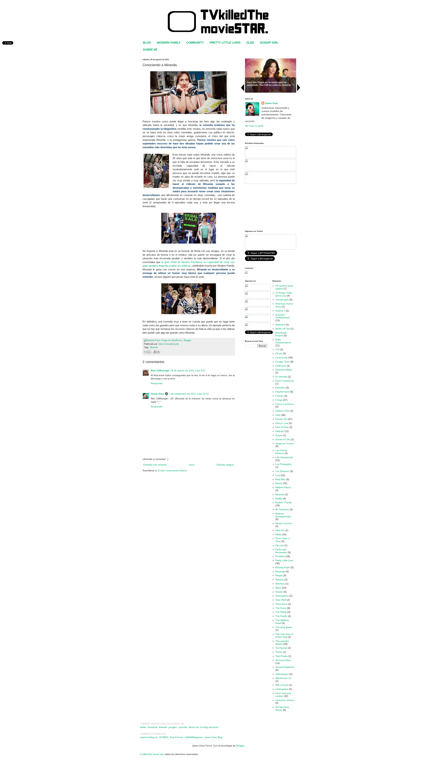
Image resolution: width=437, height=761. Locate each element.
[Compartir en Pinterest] (158, 352)
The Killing (281, 612)
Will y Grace (281, 685)
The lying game (283, 627)
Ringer (279, 575)
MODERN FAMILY (168, 42)
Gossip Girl (281, 419)
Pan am (279, 545)
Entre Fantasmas (284, 380)
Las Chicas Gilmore (281, 452)
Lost (277, 475)
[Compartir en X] (152, 352)
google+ (172, 727)
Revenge (280, 571)
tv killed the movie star (152, 754)
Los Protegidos (283, 464)
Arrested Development (282, 316)
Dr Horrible (281, 376)
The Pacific (281, 616)
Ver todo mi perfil (254, 125)
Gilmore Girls (282, 410)
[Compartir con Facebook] (155, 352)
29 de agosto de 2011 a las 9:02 (188, 370)
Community (281, 357)
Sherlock (280, 583)
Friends (279, 395)
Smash (279, 591)
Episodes (280, 387)
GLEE (250, 42)
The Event (280, 608)
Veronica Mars (283, 660)
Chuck (278, 353)
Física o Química (284, 404)
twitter (143, 727)
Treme (278, 652)
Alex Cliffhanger (160, 370)
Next (298, 87)
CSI (277, 349)
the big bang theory (282, 708)
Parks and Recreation (281, 551)
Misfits (278, 498)
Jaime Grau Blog (213, 737)
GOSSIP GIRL (269, 42)
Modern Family (283, 502)
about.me (194, 727)
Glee (277, 415)
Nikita (278, 534)
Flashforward (282, 391)
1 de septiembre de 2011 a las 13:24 (189, 393)
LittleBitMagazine (194, 737)
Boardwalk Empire (281, 334)
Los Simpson (282, 471)
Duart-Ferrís (176, 737)
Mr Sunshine (282, 509)
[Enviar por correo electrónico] (145, 352)
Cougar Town (282, 361)
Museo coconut (283, 523)
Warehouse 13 (283, 678)
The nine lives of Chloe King (284, 635)
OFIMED (163, 737)
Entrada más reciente (155, 464)
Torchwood (281, 647)
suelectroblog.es (149, 737)
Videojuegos (282, 674)
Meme (278, 483)
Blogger (240, 745)
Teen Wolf (280, 599)
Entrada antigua (225, 464)
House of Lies (282, 439)
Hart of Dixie (282, 427)
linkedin (163, 727)
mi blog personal (209, 727)
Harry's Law (281, 423)
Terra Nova (281, 604)
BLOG (147, 42)
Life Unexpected (284, 457)
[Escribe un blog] (148, 352)
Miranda (154, 347)
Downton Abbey (283, 369)
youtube (183, 727)
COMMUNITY (195, 42)
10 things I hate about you (283, 294)
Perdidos (280, 556)
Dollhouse (280, 365)
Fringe (278, 400)
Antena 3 (280, 310)
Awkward (280, 324)
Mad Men (280, 479)
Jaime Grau (157, 393)
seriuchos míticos (284, 700)
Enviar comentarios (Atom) (172, 470)
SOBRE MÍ (150, 49)
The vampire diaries (282, 642)
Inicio (191, 464)
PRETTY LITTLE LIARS (225, 42)
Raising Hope (282, 567)
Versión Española (284, 667)
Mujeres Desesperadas (283, 515)
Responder (157, 383)
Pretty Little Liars (284, 560)
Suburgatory (282, 595)
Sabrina (279, 579)
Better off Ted (282, 328)
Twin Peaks (281, 656)
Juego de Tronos (284, 443)
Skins (278, 587)
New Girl (280, 530)
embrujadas (281, 689)
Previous (242, 87)
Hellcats (279, 431)
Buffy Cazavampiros (283, 341)
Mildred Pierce (283, 487)
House (278, 435)
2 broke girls (282, 299)
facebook (153, 727)
